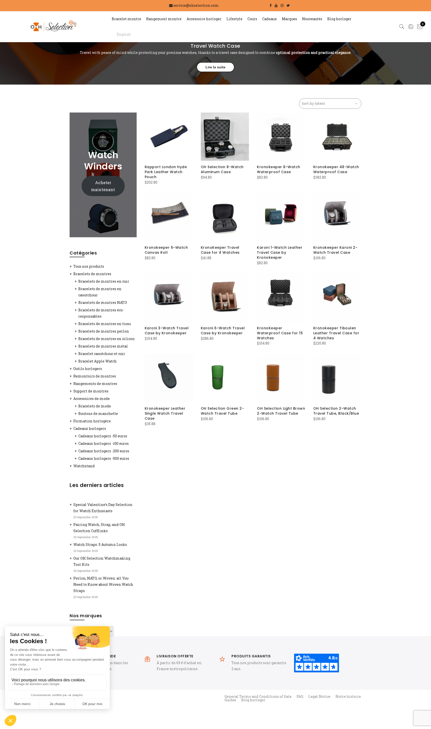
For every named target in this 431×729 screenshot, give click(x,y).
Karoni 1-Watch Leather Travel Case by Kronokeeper (279, 252)
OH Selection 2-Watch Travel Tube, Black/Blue (336, 411)
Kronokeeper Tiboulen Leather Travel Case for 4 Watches (336, 333)
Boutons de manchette (98, 413)
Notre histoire (348, 696)
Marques (289, 18)
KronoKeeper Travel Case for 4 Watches (220, 250)
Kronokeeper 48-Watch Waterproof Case (336, 169)
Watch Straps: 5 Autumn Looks (100, 544)
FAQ (300, 696)
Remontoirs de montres (94, 376)
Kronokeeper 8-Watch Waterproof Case (278, 169)
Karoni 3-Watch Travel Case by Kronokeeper (167, 331)
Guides (230, 700)
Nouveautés (312, 18)
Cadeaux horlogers (89, 428)
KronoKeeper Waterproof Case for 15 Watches (280, 333)
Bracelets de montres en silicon (106, 338)
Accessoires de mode (91, 398)
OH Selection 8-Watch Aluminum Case (222, 169)
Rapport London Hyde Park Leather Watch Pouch (166, 171)
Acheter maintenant (103, 186)
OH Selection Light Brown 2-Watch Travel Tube (281, 411)
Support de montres (90, 391)
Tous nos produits (88, 266)
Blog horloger (339, 18)
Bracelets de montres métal (103, 346)
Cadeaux (269, 18)
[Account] (411, 26)
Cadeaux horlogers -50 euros (102, 436)
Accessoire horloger (204, 18)
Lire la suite (215, 67)
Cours (252, 18)
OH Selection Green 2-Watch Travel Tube (222, 411)
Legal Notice (319, 696)
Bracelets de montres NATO (102, 302)
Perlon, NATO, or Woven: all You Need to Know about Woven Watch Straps (103, 584)
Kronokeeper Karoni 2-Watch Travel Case (335, 250)
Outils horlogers (87, 368)
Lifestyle (234, 18)
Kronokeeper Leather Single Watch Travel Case (165, 413)
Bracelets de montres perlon (103, 331)
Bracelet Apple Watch (97, 361)
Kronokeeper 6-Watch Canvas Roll (166, 250)
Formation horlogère (92, 421)
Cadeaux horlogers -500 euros (103, 458)
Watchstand (84, 466)
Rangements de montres (95, 383)
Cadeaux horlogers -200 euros (103, 451)
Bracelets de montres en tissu (104, 323)
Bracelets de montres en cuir (103, 281)
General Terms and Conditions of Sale (258, 696)
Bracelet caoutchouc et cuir (101, 353)
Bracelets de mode (94, 406)
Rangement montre (164, 18)
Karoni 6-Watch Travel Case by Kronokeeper (223, 331)
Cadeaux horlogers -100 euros (103, 443)
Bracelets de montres (92, 273)
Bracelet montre (126, 18)
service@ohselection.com (196, 5)
